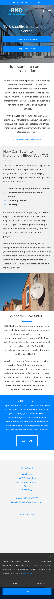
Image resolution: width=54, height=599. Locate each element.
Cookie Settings (39, 583)
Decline (14, 583)
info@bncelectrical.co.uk (30, 502)
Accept (27, 592)
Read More (27, 573)
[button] (49, 11)
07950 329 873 (40, 430)
